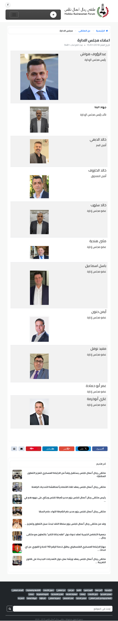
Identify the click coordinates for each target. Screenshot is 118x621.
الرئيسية (100, 30)
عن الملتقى (84, 30)
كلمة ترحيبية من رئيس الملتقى (100, 598)
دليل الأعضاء (93, 594)
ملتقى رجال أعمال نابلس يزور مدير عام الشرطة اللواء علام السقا (72, 511)
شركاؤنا (42, 598)
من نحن (71, 590)
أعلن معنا (99, 590)
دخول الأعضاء (48, 590)
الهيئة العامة (31, 598)
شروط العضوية (42, 594)
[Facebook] (8, 4)
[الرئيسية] (53, 14)
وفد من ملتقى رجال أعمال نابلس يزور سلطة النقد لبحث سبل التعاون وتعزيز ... (65, 524)
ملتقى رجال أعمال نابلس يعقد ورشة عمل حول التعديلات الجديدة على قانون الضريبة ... (66, 560)
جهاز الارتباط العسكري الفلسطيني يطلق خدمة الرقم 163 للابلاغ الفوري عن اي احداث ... (65, 548)
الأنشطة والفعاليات (33, 590)
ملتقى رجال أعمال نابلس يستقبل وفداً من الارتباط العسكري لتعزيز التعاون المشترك (66, 474)
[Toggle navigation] (14, 15)
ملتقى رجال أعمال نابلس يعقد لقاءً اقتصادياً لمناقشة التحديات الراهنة (68, 487)
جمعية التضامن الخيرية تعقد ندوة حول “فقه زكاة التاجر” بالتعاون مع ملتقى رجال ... (66, 536)
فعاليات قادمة (71, 594)
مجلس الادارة (81, 598)
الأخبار (79, 590)
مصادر (31, 594)
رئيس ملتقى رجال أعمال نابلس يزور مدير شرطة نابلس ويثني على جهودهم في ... (65, 499)
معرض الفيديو (106, 594)
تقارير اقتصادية (57, 594)
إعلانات (82, 594)
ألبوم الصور (88, 590)
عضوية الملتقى (54, 598)
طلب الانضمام (68, 598)
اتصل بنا (21, 598)
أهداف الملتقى (17, 590)
